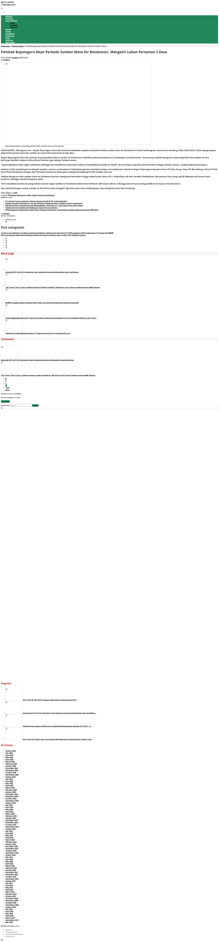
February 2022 (11, 868)
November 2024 (11, 796)
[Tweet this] (6, 241)
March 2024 (10, 814)
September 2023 (12, 827)
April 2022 (9, 864)
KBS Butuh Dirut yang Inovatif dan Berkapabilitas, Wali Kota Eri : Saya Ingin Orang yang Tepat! (44, 205)
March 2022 (10, 866)
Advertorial (10, 936)
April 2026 (9, 759)
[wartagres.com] (8, 4)
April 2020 (9, 916)
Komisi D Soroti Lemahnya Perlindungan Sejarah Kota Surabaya (31, 208)
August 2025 (10, 777)
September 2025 (12, 775)
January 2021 (10, 896)
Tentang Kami (11, 932)
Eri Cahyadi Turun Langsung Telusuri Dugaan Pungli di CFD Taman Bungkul (36, 201)
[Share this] (5, 239)
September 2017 (12, 920)
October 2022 (10, 850)
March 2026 (10, 762)
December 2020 (11, 898)
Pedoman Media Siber (14, 934)
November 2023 (11, 822)
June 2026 (9, 755)
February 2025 (11, 790)
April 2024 (9, 811)
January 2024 (10, 818)
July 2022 (9, 857)
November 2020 (11, 900)
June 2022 (9, 859)
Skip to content (7, 2)
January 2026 (10, 766)
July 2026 (9, 753)
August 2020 (10, 907)
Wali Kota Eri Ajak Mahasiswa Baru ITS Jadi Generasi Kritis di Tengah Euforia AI (37, 333)
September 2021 (12, 879)
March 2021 (10, 892)
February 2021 (11, 894)
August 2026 (10, 751)
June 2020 (9, 911)
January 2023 (10, 844)
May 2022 (9, 861)
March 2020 (10, 918)
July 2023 (9, 831)
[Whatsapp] (6, 247)
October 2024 (10, 798)
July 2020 (9, 909)
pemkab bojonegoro (17, 195)
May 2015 (9, 922)
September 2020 (12, 905)
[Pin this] (6, 243)
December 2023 (11, 820)
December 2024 (11, 794)
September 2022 (12, 853)
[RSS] (6, 222)
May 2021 (9, 887)
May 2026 (9, 757)
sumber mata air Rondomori (43, 195)
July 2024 (9, 805)
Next (7, 390)
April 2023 (9, 837)
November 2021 (11, 874)
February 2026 (11, 764)
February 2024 (11, 816)
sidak (29, 195)
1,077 (7, 388)
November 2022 (11, 848)
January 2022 (10, 870)
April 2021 (9, 890)
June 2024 (9, 807)
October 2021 (10, 877)
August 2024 (10, 803)
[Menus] (2, 7)
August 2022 (10, 855)
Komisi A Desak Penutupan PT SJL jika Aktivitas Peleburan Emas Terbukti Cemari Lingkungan (43, 203)
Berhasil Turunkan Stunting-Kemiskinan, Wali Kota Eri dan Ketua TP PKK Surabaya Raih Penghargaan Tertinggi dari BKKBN (57, 233)
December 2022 (11, 846)
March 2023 (10, 840)
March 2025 (10, 788)
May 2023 (9, 835)
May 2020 (9, 913)
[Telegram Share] (6, 245)
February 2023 (11, 842)
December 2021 (11, 872)
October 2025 (10, 772)
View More (5, 401)
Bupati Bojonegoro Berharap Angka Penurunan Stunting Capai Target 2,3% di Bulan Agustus (43, 235)
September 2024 (12, 801)
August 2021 (10, 881)
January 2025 (10, 792)
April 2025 (9, 785)
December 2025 (11, 768)
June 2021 (9, 885)
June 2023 (9, 833)
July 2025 (9, 779)
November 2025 (11, 770)
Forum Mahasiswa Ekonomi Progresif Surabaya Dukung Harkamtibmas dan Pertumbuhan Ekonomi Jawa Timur (50, 318)
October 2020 (10, 903)
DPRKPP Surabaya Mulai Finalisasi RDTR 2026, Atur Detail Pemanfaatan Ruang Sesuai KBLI (42, 303)
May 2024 (9, 809)
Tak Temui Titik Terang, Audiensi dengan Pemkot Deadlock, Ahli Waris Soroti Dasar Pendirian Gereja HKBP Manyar (52, 287)
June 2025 (9, 781)
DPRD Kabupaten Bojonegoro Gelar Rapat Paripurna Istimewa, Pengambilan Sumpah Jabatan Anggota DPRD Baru (51, 210)
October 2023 (10, 824)
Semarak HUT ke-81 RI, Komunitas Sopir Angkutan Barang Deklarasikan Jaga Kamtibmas (41, 272)
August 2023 (10, 829)
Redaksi (8, 930)
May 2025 (9, 783)
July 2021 (9, 883)
